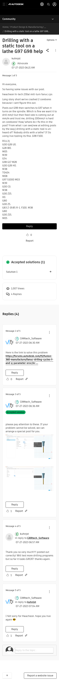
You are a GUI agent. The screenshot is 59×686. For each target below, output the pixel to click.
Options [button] (50, 39)
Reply (29, 226)
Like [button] (27, 235)
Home (5, 27)
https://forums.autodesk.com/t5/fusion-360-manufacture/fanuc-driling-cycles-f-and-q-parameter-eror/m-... (29, 359)
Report (29, 240)
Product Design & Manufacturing (26, 27)
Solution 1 (11, 272)
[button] (55, 50)
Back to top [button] (7, 675)
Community (9, 19)
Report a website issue (40, 675)
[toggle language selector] (42, 4)
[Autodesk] (16, 4)
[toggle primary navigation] (6, 4)
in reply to (32, 538)
